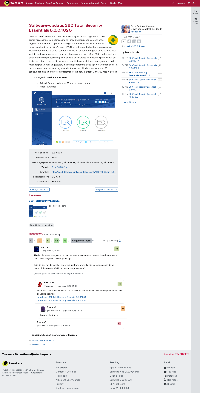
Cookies (60, 388)
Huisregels (61, 375)
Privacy (60, 384)
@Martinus (48, 286)
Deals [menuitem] (113, 3)
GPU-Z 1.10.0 (38, 344)
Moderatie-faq (53, 234)
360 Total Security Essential (44, 201)
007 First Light (117, 384)
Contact (60, 371)
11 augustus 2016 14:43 (71, 310)
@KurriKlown (52, 310)
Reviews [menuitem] (39, 3)
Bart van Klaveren (146, 26)
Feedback (136, 31)
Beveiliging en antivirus (41, 225)
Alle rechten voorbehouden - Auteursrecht (22, 372)
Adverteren (61, 367)
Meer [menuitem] (121, 3)
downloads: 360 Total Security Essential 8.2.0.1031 (61, 300)
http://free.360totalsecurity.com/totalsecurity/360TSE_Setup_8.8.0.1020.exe (84, 172)
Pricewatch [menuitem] (73, 3)
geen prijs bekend (57, 206)
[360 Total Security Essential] (38, 211)
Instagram (172, 375)
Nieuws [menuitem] (29, 3)
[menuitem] (173, 3)
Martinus (45, 247)
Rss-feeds (172, 379)
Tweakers (7, 370)
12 (160, 65)
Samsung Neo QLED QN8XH (124, 371)
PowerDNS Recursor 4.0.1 (44, 340)
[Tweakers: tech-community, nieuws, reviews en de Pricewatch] (13, 3)
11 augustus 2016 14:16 (59, 325)
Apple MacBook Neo (120, 367)
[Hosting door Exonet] (176, 354)
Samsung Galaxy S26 (121, 379)
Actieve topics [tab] (195, 22)
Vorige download (40, 189)
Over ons (71, 371)
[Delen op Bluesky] (139, 41)
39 (160, 87)
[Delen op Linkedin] (134, 41)
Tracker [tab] (195, 13)
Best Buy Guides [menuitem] (54, 3)
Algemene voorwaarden (68, 379)
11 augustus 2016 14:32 (66, 286)
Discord (171, 384)
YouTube (171, 371)
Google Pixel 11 (117, 375)
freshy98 (51, 307)
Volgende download (105, 189)
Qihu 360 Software (61, 167)
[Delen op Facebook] (129, 41)
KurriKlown (49, 282)
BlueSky (171, 367)
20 (160, 79)
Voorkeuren (73, 388)
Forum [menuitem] (104, 3)
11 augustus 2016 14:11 (51, 250)
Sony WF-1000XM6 (120, 388)
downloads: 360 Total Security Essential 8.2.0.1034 (61, 297)
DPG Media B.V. (36, 370)
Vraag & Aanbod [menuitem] (90, 3)
